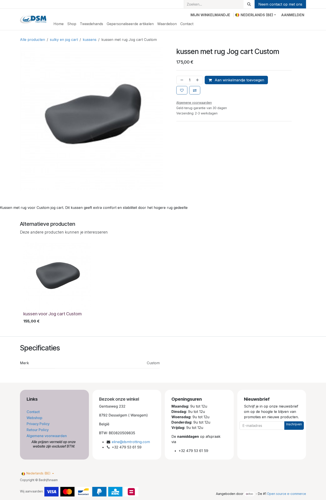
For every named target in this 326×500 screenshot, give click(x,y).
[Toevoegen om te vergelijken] (194, 90)
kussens (89, 39)
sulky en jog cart (64, 39)
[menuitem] (58, 23)
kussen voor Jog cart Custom (52, 313)
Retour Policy (38, 430)
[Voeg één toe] (198, 80)
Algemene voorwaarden (47, 436)
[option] (163, 284)
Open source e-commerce (286, 494)
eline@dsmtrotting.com (131, 442)
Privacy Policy (38, 424)
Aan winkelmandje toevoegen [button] (239, 80)
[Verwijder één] (181, 80)
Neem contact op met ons (280, 4)
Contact (34, 412)
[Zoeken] (249, 4)
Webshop (35, 418)
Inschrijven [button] (294, 424)
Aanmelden (292, 15)
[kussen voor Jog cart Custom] (56, 276)
